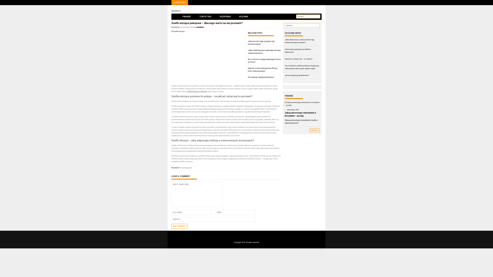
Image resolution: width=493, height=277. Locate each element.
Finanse (186, 16)
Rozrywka (225, 16)
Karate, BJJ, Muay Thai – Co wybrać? (298, 59)
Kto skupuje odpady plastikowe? (261, 77)
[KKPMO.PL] (174, 17)
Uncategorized (186, 168)
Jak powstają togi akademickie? (297, 75)
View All (315, 130)
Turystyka (205, 16)
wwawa (200, 27)
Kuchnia (243, 16)
